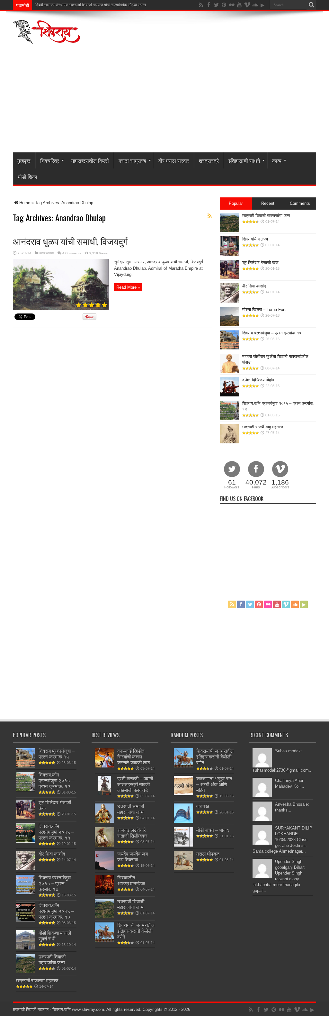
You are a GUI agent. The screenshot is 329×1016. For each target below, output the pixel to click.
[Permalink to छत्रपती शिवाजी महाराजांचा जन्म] (229, 230)
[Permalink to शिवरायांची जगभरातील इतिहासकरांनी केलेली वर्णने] (104, 940)
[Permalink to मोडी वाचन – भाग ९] (183, 845)
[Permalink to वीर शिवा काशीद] (229, 301)
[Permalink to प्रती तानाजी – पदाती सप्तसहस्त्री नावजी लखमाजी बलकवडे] (104, 793)
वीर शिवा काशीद (254, 286)
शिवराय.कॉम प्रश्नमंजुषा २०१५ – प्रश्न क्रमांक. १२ (56, 780)
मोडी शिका (27, 176)
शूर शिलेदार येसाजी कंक (260, 262)
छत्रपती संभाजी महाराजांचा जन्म (130, 809)
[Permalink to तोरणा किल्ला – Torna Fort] (229, 324)
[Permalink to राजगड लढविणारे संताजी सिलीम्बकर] (104, 845)
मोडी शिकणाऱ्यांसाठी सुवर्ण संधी (55, 935)
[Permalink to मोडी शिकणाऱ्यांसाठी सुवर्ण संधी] (25, 948)
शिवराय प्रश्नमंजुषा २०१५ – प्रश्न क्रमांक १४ (55, 883)
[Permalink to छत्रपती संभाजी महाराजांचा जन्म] (104, 821)
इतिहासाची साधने (244, 160)
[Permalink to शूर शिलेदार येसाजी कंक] (229, 277)
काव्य (276, 160)
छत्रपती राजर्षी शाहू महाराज (262, 426)
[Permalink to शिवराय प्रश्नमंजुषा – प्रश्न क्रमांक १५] (229, 348)
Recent (267, 203)
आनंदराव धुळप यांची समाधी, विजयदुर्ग (70, 241)
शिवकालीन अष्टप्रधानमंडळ (131, 880)
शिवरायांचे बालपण (255, 239)
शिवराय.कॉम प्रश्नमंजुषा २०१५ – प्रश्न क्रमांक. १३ (56, 911)
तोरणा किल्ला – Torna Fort (264, 309)
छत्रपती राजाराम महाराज (37, 980)
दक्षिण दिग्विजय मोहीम (258, 379)
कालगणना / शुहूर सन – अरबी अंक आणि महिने (214, 784)
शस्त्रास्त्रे (209, 160)
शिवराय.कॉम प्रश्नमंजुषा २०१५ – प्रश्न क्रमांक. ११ (56, 831)
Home (24, 202)
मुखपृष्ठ (24, 160)
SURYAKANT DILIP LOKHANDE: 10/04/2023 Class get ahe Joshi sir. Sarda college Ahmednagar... (282, 840)
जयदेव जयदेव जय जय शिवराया (132, 856)
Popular (236, 203)
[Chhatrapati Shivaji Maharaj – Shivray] (46, 40)
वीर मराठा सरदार (173, 160)
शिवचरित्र (49, 160)
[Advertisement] (164, 104)
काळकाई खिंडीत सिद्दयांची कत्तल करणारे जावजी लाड (133, 756)
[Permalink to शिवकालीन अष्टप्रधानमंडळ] (104, 892)
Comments (300, 203)
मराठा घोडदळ (207, 854)
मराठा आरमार (47, 253)
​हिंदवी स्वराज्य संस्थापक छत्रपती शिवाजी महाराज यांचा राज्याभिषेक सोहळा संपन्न (90, 5)
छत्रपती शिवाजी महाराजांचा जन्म (266, 215)
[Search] (311, 5)
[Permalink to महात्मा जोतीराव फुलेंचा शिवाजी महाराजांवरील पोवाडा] (229, 371)
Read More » (128, 287)
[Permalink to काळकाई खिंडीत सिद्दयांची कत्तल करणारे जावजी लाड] (104, 766)
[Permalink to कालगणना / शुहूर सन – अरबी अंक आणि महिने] (183, 793)
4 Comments (71, 253)
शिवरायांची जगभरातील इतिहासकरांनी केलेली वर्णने (136, 930)
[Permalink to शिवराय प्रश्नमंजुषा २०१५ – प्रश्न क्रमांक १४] (25, 892)
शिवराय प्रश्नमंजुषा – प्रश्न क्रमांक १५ (271, 333)
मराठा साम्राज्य (132, 160)
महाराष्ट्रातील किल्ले (90, 160)
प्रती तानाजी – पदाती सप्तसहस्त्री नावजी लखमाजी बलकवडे (135, 784)
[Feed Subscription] (209, 215)
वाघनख (202, 806)
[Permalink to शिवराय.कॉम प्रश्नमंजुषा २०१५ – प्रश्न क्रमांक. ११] (25, 841)
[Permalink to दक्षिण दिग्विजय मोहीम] (229, 395)
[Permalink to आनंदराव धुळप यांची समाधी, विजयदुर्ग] (61, 308)
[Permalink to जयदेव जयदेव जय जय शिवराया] (104, 868)
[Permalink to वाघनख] (183, 821)
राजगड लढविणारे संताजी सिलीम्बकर (132, 833)
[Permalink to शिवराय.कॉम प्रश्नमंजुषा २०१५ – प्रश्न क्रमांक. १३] (25, 920)
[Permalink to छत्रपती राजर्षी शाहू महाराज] (229, 442)
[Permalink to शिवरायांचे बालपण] (229, 254)
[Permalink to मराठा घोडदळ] (183, 868)
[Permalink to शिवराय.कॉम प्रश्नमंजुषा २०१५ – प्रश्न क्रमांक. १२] (229, 418)
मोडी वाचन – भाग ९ (213, 830)
